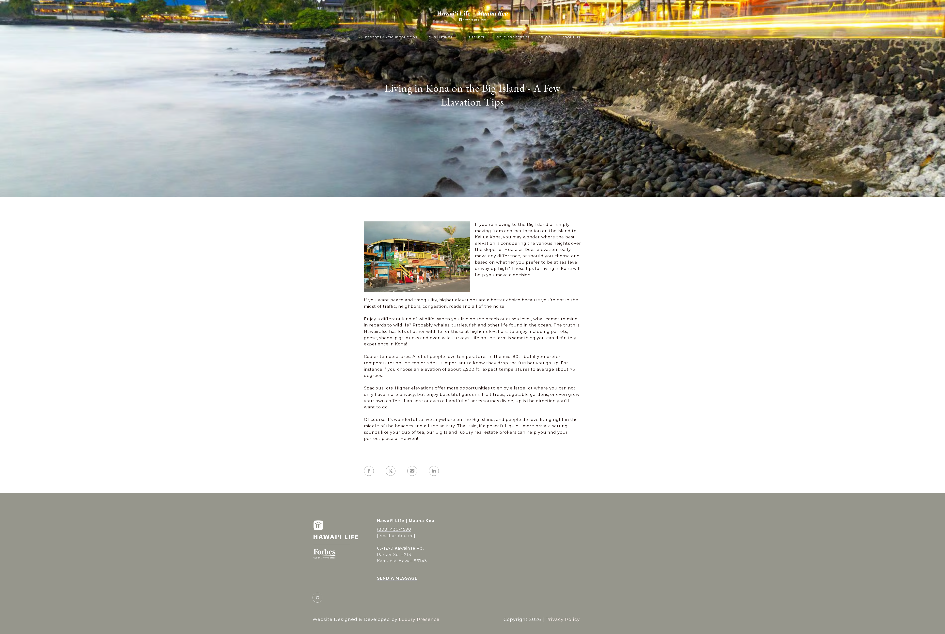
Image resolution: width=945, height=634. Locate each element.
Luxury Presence (419, 619)
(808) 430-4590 (394, 529)
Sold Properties (513, 37)
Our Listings (440, 37)
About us (571, 37)
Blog (546, 37)
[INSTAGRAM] (317, 598)
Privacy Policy (563, 619)
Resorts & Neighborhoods (391, 37)
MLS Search (475, 37)
